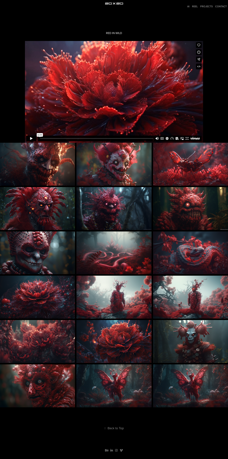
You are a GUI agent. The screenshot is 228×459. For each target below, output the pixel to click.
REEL (195, 6)
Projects (206, 6)
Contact (221, 6)
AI (188, 6)
